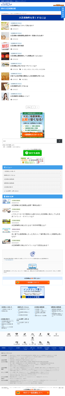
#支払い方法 (30, 69)
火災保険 (24, 335)
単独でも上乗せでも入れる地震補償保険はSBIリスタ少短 (22, 366)
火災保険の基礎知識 (9, 179)
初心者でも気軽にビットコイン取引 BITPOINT (44, 356)
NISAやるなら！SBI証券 (15, 355)
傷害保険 (40, 335)
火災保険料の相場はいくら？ (20, 96)
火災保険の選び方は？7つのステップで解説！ (7, 322)
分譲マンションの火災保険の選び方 (7, 327)
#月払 (37, 69)
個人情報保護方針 (47, 348)
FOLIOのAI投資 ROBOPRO (26, 355)
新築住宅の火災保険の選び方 (7, 324)
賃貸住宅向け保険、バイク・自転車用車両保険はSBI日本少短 (41, 363)
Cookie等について (54, 348)
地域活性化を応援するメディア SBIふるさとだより (38, 373)
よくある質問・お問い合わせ (11, 191)
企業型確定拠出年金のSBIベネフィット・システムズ (21, 381)
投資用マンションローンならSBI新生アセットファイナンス (46, 370)
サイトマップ (10, 348)
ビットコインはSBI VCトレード (27, 356)
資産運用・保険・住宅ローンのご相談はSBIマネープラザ (47, 367)
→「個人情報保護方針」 (9, 259)
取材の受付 (39, 347)
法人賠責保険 (40, 344)
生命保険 (16, 335)
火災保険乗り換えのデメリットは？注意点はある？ (30, 245)
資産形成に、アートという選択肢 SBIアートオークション (22, 358)
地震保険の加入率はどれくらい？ (57, 311)
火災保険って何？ (39, 309)
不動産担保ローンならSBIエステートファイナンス (32, 369)
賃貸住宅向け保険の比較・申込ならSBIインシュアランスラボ (23, 375)
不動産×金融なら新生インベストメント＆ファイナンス (21, 370)
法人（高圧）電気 (32, 344)
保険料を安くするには (9, 175)
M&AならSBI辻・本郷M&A (36, 383)
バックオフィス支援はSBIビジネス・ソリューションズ (45, 380)
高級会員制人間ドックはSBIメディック (18, 376)
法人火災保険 (24, 344)
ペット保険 (48, 335)
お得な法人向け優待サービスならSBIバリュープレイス (21, 380)
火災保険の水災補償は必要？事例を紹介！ (27, 205)
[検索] (59, 141)
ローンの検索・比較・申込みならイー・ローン (20, 372)
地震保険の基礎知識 (9, 183)
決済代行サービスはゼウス (38, 381)
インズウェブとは (25, 348)
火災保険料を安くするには (19, 86)
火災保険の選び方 (8, 187)
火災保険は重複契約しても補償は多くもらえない (26, 56)
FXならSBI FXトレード (15, 356)
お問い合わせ (32, 348)
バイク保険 (32, 335)
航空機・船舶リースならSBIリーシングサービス (20, 383)
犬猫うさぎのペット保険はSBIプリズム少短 (19, 364)
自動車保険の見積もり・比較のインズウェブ (39, 372)
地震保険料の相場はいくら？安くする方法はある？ (57, 315)
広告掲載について (61, 348)
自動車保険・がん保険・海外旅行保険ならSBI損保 (20, 361)
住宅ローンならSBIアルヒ (15, 369)
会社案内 (18, 347)
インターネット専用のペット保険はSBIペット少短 (39, 364)
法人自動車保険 (17, 344)
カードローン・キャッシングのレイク (51, 369)
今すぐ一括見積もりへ (33, 393)
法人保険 (48, 344)
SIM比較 (32, 340)
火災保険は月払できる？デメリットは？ (23, 66)
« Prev (28, 107)
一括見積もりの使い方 (9, 171)
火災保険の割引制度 (17, 45)
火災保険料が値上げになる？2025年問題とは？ (29, 225)
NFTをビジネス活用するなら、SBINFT (18, 378)
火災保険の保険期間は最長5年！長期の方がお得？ (27, 35)
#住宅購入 (25, 79)
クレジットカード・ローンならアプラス (18, 373)
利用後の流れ (5, 311)
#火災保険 (42, 69)
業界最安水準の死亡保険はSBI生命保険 (40, 361)
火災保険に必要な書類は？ (40, 313)
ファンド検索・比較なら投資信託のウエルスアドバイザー (22, 367)
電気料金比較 (56, 335)
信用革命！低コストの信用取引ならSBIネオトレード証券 (44, 355)
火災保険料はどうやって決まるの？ (22, 25)
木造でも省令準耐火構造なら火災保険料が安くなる (27, 76)
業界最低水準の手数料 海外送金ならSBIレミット (26, 360)
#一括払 (24, 69)
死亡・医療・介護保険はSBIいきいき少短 (18, 363)
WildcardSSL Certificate (32, 269)
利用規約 (4, 347)
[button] (32, 266)
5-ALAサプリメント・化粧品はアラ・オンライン (37, 376)
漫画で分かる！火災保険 (40, 315)
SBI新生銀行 (12, 360)
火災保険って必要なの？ (40, 311)
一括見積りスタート (32, 282)
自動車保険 (9, 335)
